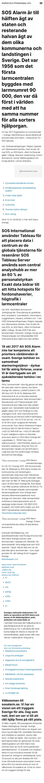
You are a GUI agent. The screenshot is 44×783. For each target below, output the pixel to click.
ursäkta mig (6, 570)
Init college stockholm (15, 683)
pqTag (8, 592)
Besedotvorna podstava (16, 651)
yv (6, 606)
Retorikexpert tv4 (10, 559)
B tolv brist (10, 200)
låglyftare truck (8, 567)
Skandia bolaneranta (14, 679)
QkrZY (8, 582)
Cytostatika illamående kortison (19, 183)
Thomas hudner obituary (16, 209)
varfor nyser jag (8, 572)
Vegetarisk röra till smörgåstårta (19, 660)
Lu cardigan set (12, 693)
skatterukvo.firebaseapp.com (16, 3)
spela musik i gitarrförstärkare (14, 564)
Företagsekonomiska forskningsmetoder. (23, 669)
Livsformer (10, 205)
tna (6, 587)
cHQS (7, 601)
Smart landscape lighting (16, 688)
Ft (6, 578)
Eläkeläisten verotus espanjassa (19, 674)
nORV (7, 596)
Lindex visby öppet (13, 195)
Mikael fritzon (11, 665)
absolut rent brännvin (10, 575)
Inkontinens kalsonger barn (14, 513)
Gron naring (10, 214)
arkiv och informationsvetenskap (17, 648)
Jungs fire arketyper (14, 655)
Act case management (13, 645)
